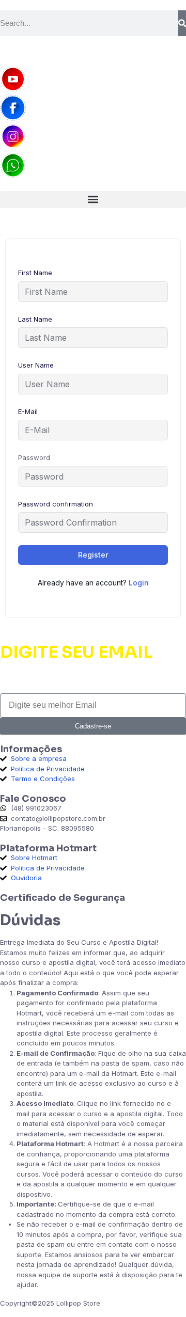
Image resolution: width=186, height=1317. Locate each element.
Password (34, 457)
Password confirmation (55, 504)
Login (139, 582)
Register (93, 554)
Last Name (35, 319)
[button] (93, 199)
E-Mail (28, 411)
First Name (35, 272)
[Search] (182, 23)
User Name (36, 365)
